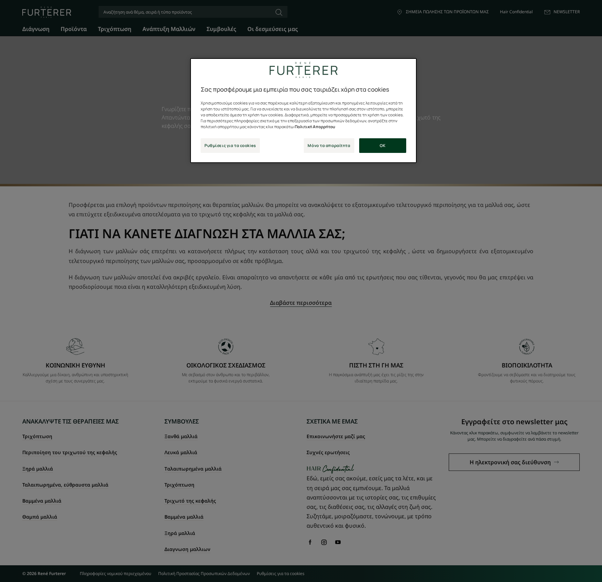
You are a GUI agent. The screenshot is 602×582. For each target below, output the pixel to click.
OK (382, 145)
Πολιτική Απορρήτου (315, 126)
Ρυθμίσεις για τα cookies (230, 145)
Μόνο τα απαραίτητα (329, 145)
